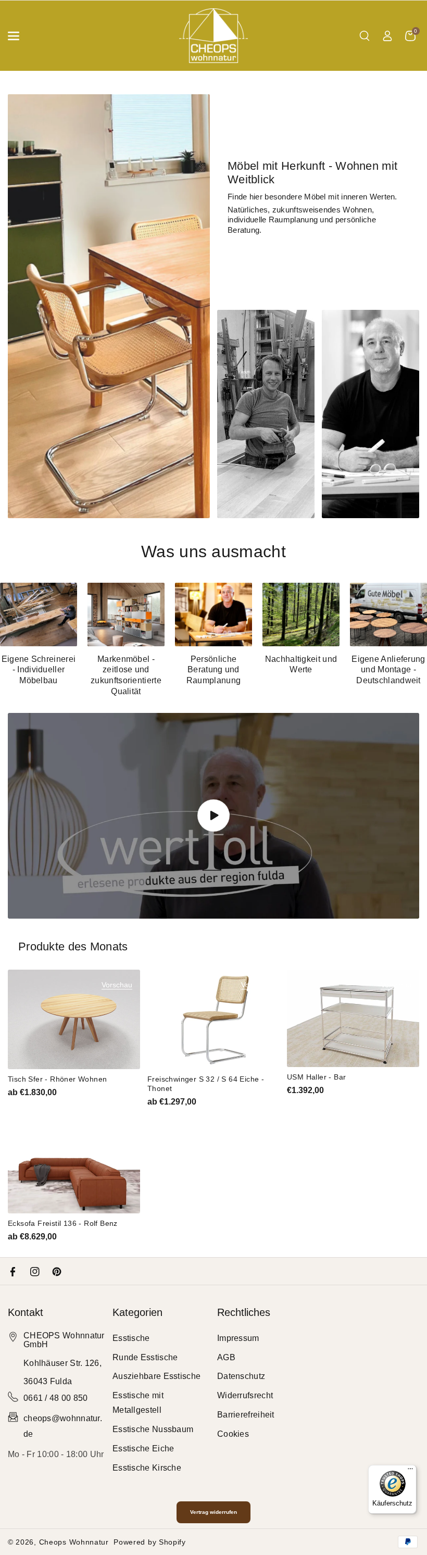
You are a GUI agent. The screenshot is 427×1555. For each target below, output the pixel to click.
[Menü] (410, 1471)
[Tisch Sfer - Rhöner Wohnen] (74, 1019)
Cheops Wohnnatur (74, 1542)
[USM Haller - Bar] (353, 1018)
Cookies (233, 1433)
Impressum (238, 1338)
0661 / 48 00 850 (55, 1398)
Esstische (131, 1338)
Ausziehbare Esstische (156, 1376)
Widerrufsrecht (245, 1395)
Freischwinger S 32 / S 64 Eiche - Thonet (205, 1084)
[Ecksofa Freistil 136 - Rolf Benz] (74, 1163)
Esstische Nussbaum (152, 1429)
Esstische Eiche (143, 1448)
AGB (226, 1357)
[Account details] (387, 36)
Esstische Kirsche (146, 1467)
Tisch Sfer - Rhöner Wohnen (57, 1079)
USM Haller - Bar (316, 1077)
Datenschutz (241, 1376)
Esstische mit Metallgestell (138, 1402)
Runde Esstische (145, 1357)
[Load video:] (213, 816)
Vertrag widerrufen (213, 1512)
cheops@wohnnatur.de (62, 1426)
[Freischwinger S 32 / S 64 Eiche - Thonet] (213, 1019)
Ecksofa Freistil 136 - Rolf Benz (63, 1223)
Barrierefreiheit (245, 1414)
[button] (19, 36)
